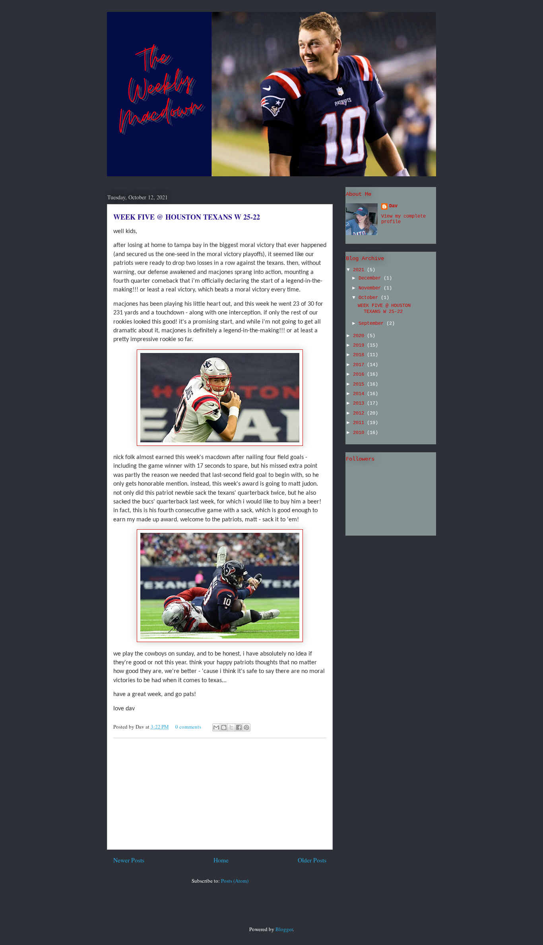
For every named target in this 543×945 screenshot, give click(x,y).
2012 (360, 413)
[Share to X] (231, 727)
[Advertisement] (219, 793)
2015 (360, 384)
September (372, 323)
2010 (360, 433)
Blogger (284, 929)
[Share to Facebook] (239, 727)
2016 (360, 374)
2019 (360, 345)
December (371, 278)
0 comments (188, 726)
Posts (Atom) (234, 880)
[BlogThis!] (224, 727)
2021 (360, 270)
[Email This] (216, 727)
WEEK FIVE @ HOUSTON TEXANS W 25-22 (186, 217)
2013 (360, 403)
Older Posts (312, 860)
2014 (360, 394)
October (370, 298)
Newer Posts (128, 860)
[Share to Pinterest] (246, 727)
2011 (360, 423)
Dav (393, 206)
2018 (360, 355)
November (371, 288)
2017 (360, 365)
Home (221, 860)
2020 (360, 336)
